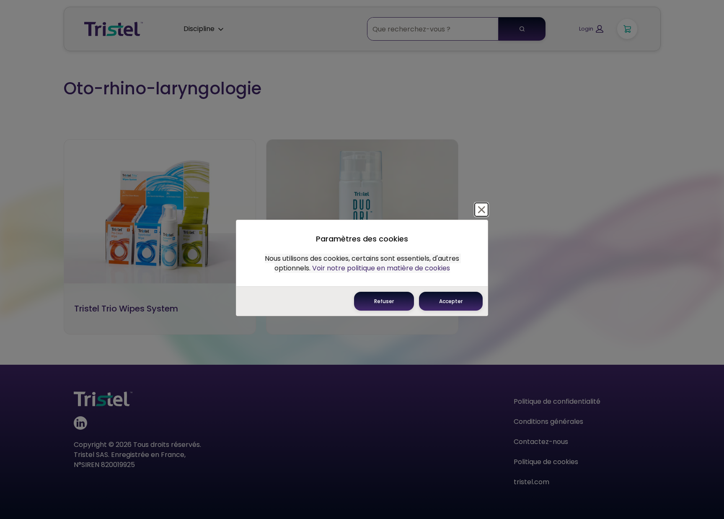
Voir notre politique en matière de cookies (381, 268)
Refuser (384, 301)
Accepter (451, 301)
